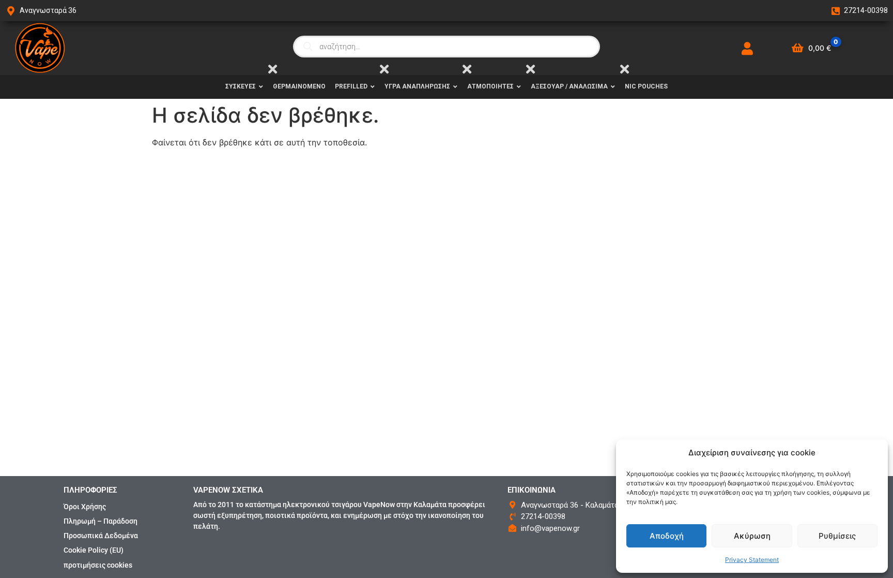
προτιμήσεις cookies (98, 565)
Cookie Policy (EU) (94, 550)
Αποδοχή (667, 536)
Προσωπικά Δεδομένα (101, 535)
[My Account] (747, 48)
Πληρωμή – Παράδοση (100, 521)
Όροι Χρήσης (85, 506)
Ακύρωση (752, 536)
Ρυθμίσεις (837, 536)
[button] (872, 453)
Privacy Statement (752, 560)
